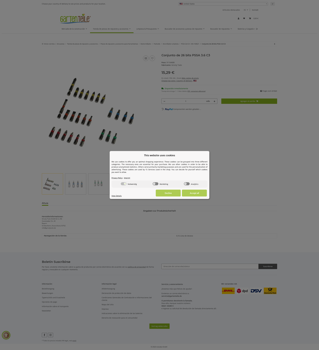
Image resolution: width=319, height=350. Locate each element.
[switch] (123, 183)
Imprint (127, 178)
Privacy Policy (117, 178)
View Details (117, 196)
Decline (168, 193)
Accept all (194, 193)
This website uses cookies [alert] (159, 155)
